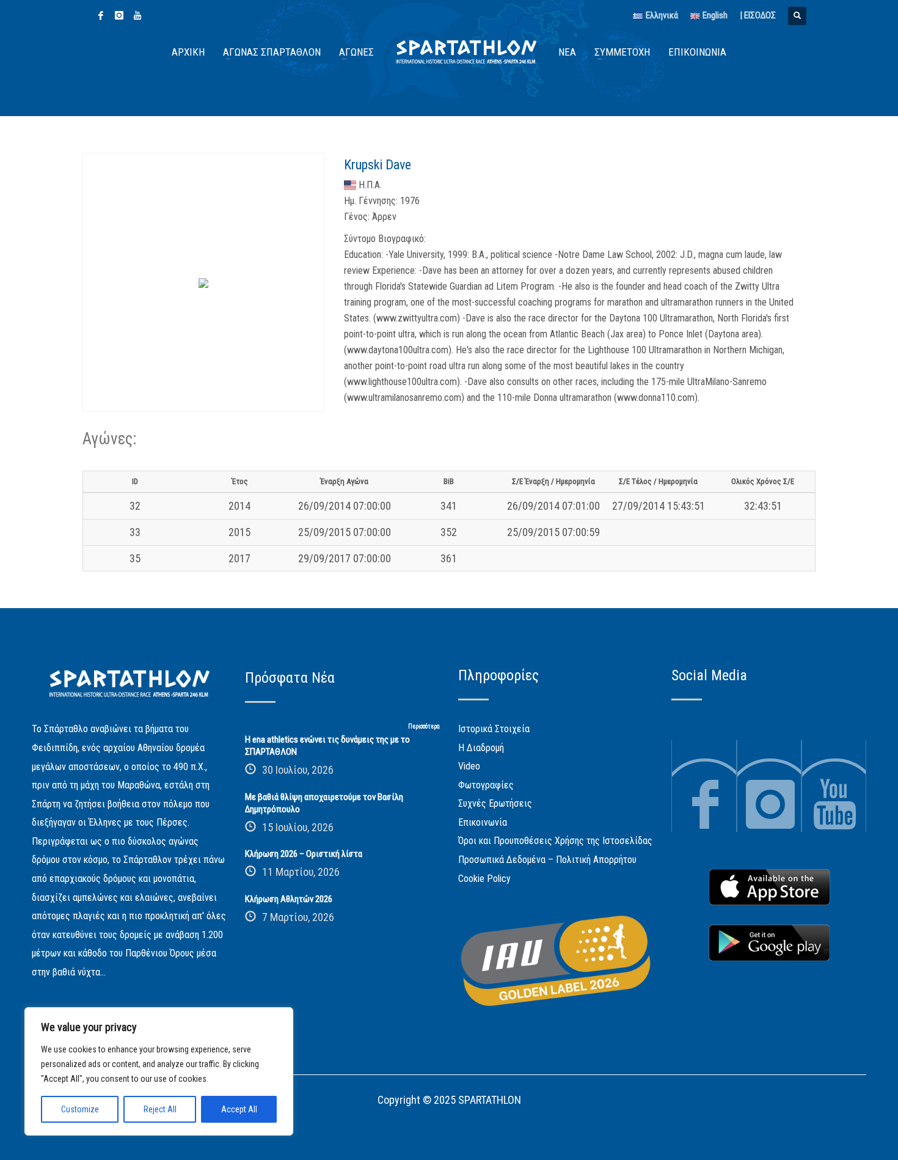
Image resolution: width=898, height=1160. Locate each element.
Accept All (239, 1109)
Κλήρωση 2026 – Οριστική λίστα (303, 853)
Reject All (160, 1109)
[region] (158, 1071)
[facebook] (101, 15)
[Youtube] (137, 15)
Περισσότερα (424, 726)
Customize (80, 1109)
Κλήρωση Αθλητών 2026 (288, 899)
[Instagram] (119, 15)
